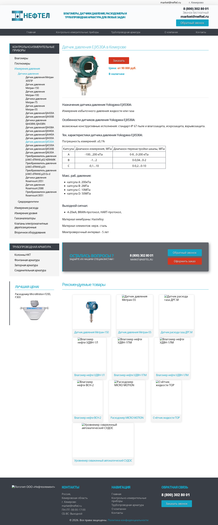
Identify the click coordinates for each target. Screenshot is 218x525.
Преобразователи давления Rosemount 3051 (41, 193)
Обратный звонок (192, 23)
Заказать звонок (177, 504)
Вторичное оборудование (29, 232)
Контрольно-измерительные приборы (77, 32)
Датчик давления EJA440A (40, 134)
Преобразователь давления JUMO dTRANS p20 (41, 164)
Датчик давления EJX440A (40, 131)
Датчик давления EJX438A (40, 127)
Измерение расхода (26, 208)
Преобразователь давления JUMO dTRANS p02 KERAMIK (41, 157)
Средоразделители (28, 201)
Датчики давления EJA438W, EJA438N (36, 121)
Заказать (119, 60)
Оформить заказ (185, 261)
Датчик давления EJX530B (40, 148)
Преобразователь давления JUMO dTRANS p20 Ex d (41, 172)
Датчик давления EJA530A (40, 145)
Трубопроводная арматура (125, 32)
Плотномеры (22, 63)
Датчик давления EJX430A (40, 138)
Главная (31, 32)
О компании (171, 32)
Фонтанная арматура (27, 260)
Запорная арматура (26, 265)
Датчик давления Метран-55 (35, 107)
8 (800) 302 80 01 (196, 9)
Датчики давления (28, 73)
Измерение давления (27, 68)
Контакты (201, 32)
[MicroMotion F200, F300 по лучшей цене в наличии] (34, 310)
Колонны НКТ (22, 255)
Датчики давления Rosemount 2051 (36, 179)
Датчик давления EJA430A (40, 113)
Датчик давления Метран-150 (35, 86)
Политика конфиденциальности (128, 520)
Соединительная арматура (30, 270)
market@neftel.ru (170, 2)
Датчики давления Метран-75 (36, 100)
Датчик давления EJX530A (40, 141)
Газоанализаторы (24, 218)
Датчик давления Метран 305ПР (40, 78)
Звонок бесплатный (196, 13)
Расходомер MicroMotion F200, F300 (33, 295)
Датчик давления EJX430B (40, 116)
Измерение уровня (25, 213)
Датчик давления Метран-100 (35, 93)
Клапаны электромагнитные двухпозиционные (31, 225)
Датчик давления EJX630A (40, 152)
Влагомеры (21, 58)
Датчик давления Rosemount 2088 (35, 186)
